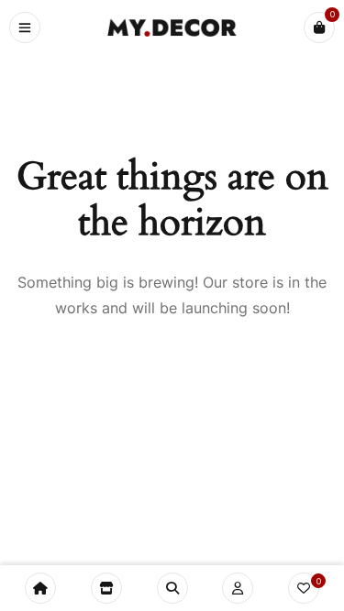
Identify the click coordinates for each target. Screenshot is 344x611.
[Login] (237, 588)
